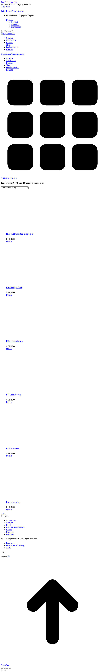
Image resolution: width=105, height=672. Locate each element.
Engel (8, 525)
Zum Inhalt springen (9, 2)
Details (9, 241)
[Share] (5, 668)
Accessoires (11, 520)
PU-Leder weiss (13, 502)
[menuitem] (9, 20)
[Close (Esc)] (2, 668)
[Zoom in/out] (10, 668)
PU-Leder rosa (12, 448)
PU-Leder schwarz (14, 341)
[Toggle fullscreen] (7, 668)
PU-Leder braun (13, 395)
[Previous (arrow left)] (2, 670)
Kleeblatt (9, 532)
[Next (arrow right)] (5, 670)
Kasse (21, 11)
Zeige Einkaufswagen (10, 11)
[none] (55, 23)
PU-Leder (10, 534)
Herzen (9, 530)
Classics (9, 523)
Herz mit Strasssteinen (15, 527)
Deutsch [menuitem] (9, 20)
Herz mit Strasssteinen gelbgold (19, 234)
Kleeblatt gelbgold (14, 287)
